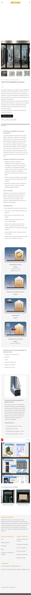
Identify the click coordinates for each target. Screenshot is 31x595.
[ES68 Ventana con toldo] (23, 496)
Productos (3, 546)
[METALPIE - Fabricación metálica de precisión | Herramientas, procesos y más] (15, 2)
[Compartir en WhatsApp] (2, 120)
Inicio (2, 79)
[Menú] (2, 2)
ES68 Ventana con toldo (23, 504)
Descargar (28, 439)
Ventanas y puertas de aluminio (12, 79)
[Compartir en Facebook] (5, 120)
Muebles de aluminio (22, 554)
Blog (2, 549)
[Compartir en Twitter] (7, 120)
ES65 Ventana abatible (8, 504)
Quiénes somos (5, 542)
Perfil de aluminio (21, 557)
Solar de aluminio (21, 551)
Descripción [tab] (3, 125)
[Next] (27, 55)
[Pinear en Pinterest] (13, 120)
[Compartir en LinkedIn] (15, 120)
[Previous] (3, 55)
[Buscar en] (29, 2)
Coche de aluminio (21, 547)
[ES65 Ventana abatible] (8, 496)
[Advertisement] (15, 21)
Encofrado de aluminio (22, 544)
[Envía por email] (10, 120)
